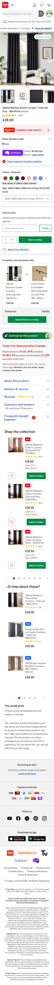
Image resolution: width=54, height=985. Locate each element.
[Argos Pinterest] (35, 818)
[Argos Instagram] (44, 818)
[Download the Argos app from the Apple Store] (17, 840)
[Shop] (12, 5)
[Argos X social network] (27, 818)
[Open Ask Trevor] (49, 13)
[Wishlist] (41, 5)
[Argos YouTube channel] (9, 818)
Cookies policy (15, 871)
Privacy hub (27, 867)
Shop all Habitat (43, 28)
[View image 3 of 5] (36, 96)
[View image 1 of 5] (7, 96)
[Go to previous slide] (4, 60)
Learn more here (27, 773)
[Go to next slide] (49, 60)
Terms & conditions (28, 874)
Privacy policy (43, 867)
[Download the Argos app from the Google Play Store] (37, 840)
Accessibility (10, 867)
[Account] (34, 5)
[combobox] (20, 13)
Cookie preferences (37, 871)
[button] (42, 36)
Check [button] (45, 228)
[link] (27, 160)
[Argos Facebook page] (18, 818)
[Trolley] (48, 5)
